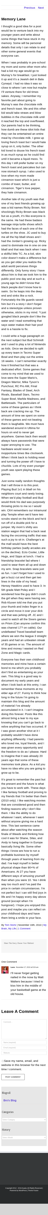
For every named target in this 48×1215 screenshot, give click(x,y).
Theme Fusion (33, 1190)
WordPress (23, 1190)
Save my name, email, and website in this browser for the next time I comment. (23, 1065)
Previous (29, 7)
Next (41, 7)
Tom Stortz (10, 925)
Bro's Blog (9, 1100)
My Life (12, 928)
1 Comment (24, 928)
